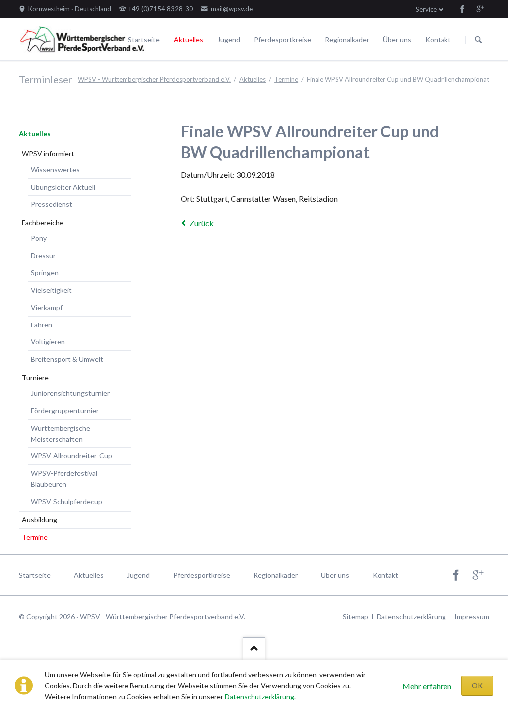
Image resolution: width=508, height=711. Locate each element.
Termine (286, 79)
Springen (45, 272)
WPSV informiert (48, 153)
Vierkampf (47, 307)
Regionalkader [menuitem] (276, 575)
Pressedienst (51, 204)
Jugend (228, 39)
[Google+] (480, 9)
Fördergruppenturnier (65, 410)
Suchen (478, 40)
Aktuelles (188, 39)
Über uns (397, 39)
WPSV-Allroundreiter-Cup (71, 456)
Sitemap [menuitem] (355, 616)
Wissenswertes (55, 169)
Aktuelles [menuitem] (89, 575)
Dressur (43, 255)
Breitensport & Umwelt (67, 359)
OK (477, 685)
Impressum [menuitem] (471, 616)
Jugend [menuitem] (138, 575)
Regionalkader (347, 39)
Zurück (202, 223)
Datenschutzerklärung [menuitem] (411, 616)
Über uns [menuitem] (335, 575)
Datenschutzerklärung (259, 696)
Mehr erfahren (426, 686)
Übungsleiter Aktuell (63, 187)
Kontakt (438, 39)
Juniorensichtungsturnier (70, 393)
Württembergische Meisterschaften (60, 433)
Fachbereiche (43, 222)
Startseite (144, 39)
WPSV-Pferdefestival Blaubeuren (64, 478)
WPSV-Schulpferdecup (66, 501)
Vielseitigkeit (51, 290)
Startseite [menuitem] (35, 575)
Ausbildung (39, 520)
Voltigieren (48, 341)
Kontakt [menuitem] (385, 575)
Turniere (35, 377)
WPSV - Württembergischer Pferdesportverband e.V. (154, 79)
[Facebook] (462, 9)
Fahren (41, 325)
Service (426, 9)
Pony (39, 238)
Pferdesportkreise (282, 39)
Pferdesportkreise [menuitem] (201, 575)
